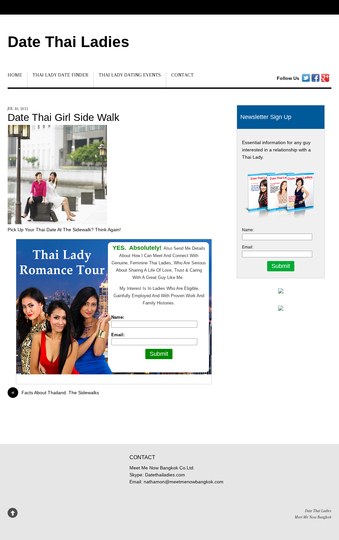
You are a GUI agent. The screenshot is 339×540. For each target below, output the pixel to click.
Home (15, 75)
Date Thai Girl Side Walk (64, 117)
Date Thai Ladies (68, 41)
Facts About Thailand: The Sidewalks (55, 392)
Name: (117, 317)
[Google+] (325, 78)
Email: (117, 334)
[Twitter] (306, 78)
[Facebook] (315, 78)
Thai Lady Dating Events (130, 75)
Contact (182, 75)
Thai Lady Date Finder (60, 75)
